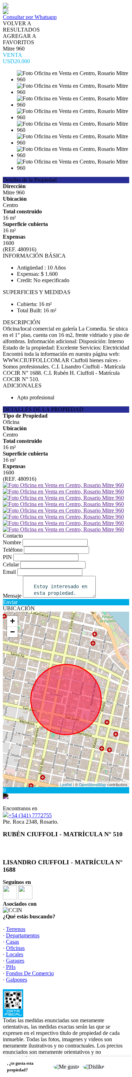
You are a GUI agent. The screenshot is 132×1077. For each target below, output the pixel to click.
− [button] (12, 631)
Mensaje (12, 596)
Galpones (16, 980)
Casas (12, 942)
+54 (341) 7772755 (30, 815)
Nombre (12, 542)
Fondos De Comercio (30, 973)
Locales (14, 954)
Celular (11, 564)
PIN (7, 557)
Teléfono (13, 550)
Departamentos (22, 935)
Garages (15, 961)
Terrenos (15, 929)
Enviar (10, 602)
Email (9, 572)
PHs (10, 967)
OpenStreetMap (92, 784)
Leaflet (66, 784)
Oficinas (15, 948)
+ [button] (12, 621)
